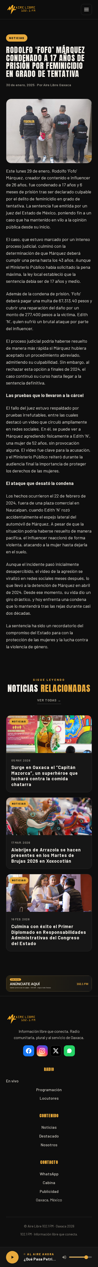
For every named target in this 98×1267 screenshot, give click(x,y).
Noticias (49, 1127)
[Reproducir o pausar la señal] (12, 1257)
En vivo (12, 1080)
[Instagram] (42, 1050)
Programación (49, 1089)
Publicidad (49, 1191)
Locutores (49, 1098)
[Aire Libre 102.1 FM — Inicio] (21, 9)
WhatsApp (49, 1173)
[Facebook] (28, 1050)
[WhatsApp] (69, 1050)
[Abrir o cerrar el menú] (86, 9)
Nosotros (49, 1144)
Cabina (49, 1182)
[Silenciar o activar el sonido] (64, 1257)
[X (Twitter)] (55, 1050)
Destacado (49, 1135)
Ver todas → (49, 700)
